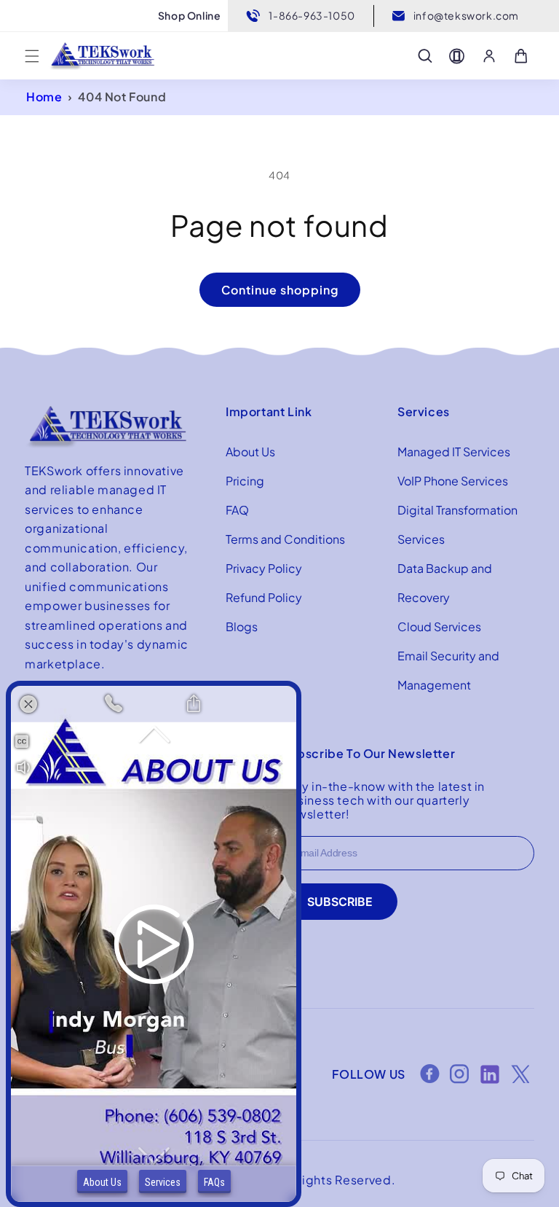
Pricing (245, 480)
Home (44, 96)
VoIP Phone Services (452, 480)
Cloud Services (439, 626)
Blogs (242, 626)
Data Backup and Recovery (444, 582)
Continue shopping (279, 289)
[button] (32, 56)
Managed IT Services (453, 451)
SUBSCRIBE (340, 901)
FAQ (237, 509)
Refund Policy (264, 597)
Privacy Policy (264, 568)
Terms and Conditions (285, 539)
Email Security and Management (448, 670)
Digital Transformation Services (457, 524)
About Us (250, 451)
